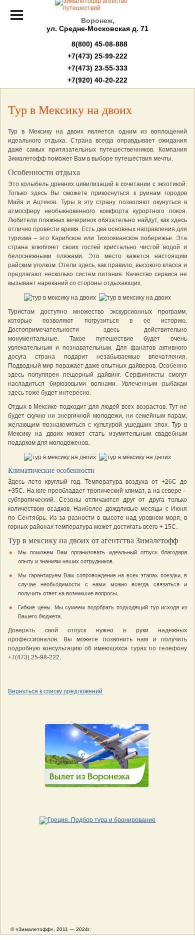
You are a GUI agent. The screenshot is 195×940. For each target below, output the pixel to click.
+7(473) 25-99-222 (98, 56)
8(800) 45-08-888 (98, 44)
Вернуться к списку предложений (55, 691)
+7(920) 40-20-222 (98, 80)
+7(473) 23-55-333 (98, 68)
